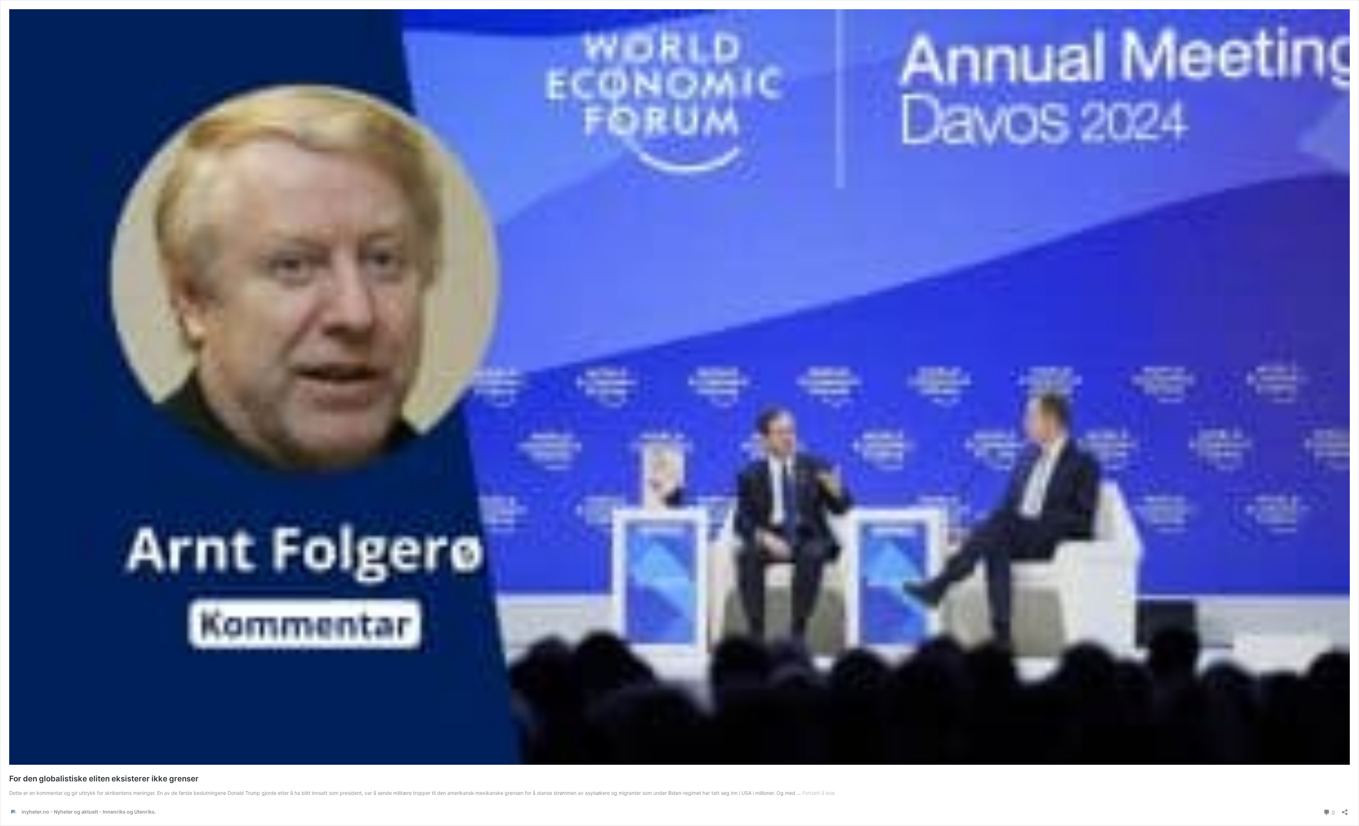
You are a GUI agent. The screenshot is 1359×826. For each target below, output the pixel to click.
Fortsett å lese (818, 793)
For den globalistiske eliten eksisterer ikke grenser (104, 778)
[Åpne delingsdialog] (1345, 809)
